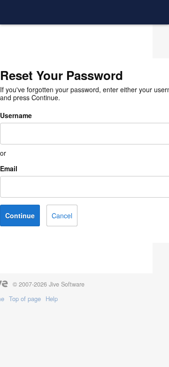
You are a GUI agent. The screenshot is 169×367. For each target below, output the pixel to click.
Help (52, 299)
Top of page (25, 299)
